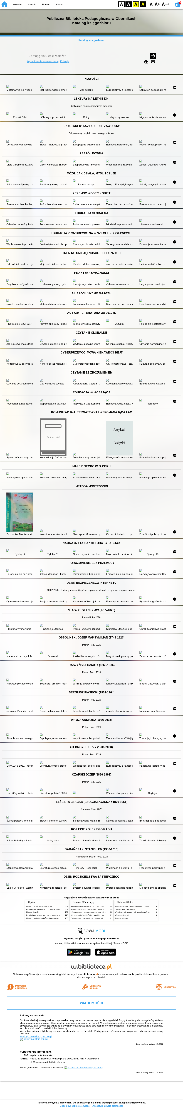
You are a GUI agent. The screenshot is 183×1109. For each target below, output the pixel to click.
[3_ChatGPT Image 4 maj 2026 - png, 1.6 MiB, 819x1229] (84, 1067)
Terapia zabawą (121, 918)
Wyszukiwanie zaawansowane (42, 61)
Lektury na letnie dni (32, 1015)
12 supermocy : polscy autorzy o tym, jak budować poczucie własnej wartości (102, 912)
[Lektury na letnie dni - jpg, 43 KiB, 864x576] (34, 1039)
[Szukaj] (153, 56)
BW (128, 4)
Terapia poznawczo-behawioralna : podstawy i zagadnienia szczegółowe (145, 906)
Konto (59, 4)
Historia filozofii (32, 912)
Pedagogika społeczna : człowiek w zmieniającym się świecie (51, 909)
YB (136, 4)
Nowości (17, 4)
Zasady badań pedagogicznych (39, 906)
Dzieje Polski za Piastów (125, 909)
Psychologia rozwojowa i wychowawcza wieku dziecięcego (50, 915)
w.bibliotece (89, 974)
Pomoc (46, 4)
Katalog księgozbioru (91, 40)
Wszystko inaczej (122, 915)
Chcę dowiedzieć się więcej (75, 1106)
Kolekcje (64, 61)
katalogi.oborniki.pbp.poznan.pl (36, 1036)
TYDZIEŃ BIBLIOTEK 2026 (35, 1052)
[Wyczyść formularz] (146, 62)
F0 (151, 4)
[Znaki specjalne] (153, 62)
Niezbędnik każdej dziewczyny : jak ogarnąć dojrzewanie (94, 906)
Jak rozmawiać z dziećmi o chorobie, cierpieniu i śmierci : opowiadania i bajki (102, 915)
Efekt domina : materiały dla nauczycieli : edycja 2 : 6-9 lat (94, 918)
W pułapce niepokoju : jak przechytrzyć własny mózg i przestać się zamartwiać (147, 912)
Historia (32, 4)
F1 (157, 4)
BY (143, 4)
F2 (165, 4)
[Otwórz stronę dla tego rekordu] (20, 87)
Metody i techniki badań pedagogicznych (43, 918)
